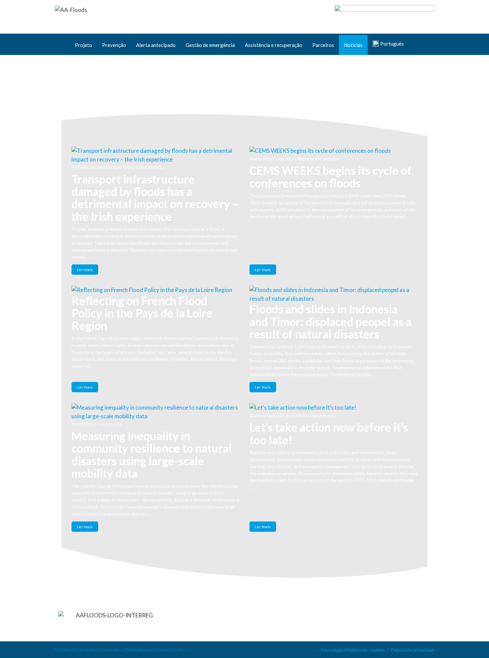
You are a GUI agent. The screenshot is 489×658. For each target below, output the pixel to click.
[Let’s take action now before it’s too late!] (333, 407)
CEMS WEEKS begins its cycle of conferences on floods (330, 176)
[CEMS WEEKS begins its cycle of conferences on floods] (333, 151)
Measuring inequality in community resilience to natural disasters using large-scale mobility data (152, 454)
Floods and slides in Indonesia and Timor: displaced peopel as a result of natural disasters (330, 321)
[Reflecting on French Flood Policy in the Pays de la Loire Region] (156, 290)
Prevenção (114, 45)
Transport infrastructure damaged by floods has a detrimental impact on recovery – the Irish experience (155, 197)
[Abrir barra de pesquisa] (426, 45)
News (291, 159)
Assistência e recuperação (273, 45)
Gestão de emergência (210, 45)
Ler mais (85, 269)
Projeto (83, 45)
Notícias (353, 45)
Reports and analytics (144, 167)
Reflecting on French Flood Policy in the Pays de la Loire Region (142, 313)
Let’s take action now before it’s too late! (328, 433)
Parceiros (323, 45)
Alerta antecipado (156, 45)
